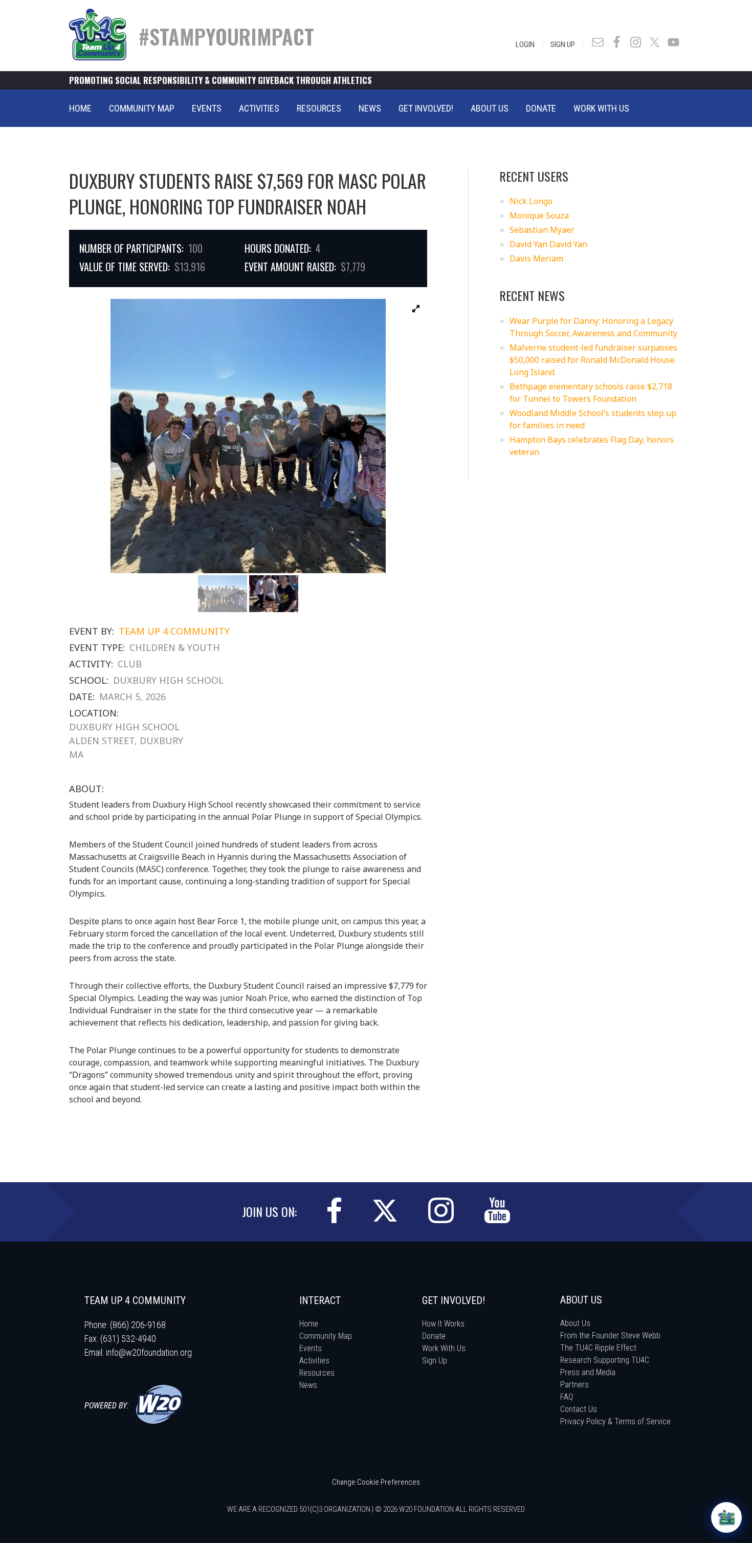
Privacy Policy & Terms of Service (615, 1421)
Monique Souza (539, 215)
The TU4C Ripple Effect (598, 1348)
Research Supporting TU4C (604, 1360)
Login (525, 44)
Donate (434, 1336)
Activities (314, 1360)
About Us (575, 1323)
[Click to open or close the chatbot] (726, 1517)
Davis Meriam (536, 258)
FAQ (566, 1397)
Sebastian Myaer (542, 229)
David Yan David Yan (548, 244)
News (308, 1385)
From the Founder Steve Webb (610, 1335)
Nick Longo (531, 201)
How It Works (443, 1324)
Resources (317, 1373)
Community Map (325, 1336)
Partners (574, 1384)
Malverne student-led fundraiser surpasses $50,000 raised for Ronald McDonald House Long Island (593, 360)
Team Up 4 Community (174, 631)
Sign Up (562, 44)
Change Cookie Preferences (376, 1482)
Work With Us (444, 1348)
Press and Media (587, 1372)
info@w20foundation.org (149, 1352)
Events (310, 1348)
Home (308, 1324)
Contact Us (578, 1409)
